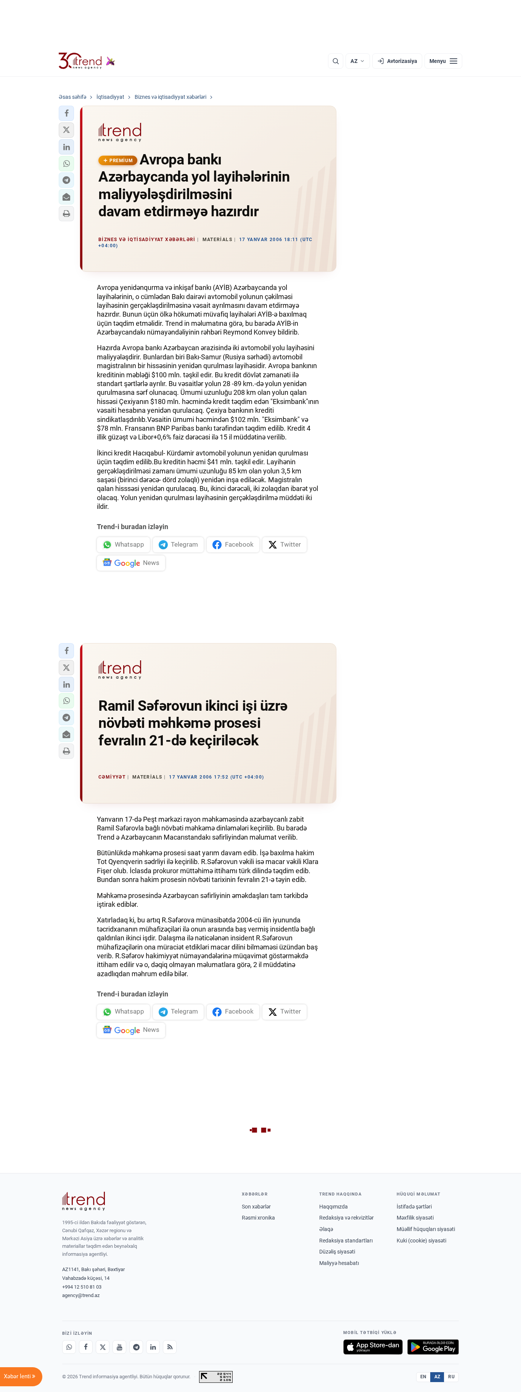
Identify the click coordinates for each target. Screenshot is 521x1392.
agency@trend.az (81, 1295)
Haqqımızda (333, 1207)
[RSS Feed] (170, 1347)
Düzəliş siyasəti (337, 1252)
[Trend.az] (87, 61)
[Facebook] (86, 1347)
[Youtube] (119, 1347)
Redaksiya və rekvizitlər (346, 1218)
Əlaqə (326, 1229)
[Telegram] (136, 1347)
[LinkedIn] (153, 1347)
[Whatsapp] (69, 1347)
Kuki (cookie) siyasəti (421, 1241)
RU (451, 1376)
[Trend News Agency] (83, 1201)
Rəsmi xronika (258, 1218)
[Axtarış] (335, 61)
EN (423, 1376)
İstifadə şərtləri (414, 1207)
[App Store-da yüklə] (373, 1347)
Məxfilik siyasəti (415, 1218)
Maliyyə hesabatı (339, 1263)
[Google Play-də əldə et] (433, 1347)
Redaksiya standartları (346, 1241)
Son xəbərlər (256, 1207)
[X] (102, 1347)
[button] (66, 113)
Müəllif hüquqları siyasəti (426, 1229)
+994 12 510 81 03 (81, 1287)
